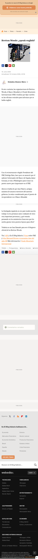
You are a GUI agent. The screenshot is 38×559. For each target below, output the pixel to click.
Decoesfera (5, 524)
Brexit (4, 443)
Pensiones (23, 451)
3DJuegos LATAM (25, 537)
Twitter (6, 65)
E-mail (13, 65)
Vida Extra (23, 485)
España (4, 447)
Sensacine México (25, 540)
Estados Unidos (24, 443)
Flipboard (10, 65)
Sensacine (23, 496)
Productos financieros (26, 440)
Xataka (4, 483)
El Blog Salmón (24, 522)
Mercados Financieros (9, 436)
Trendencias (6, 522)
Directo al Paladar (7, 509)
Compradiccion (6, 527)
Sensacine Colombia (26, 543)
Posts (26, 236)
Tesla (5, 31)
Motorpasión (23, 509)
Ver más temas (8, 457)
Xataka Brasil (6, 540)
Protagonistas (13, 248)
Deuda (4, 451)
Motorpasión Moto (25, 511)
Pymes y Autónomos (26, 524)
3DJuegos (23, 483)
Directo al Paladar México (9, 545)
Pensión (18, 31)
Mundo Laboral (24, 436)
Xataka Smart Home (8, 491)
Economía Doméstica (8, 440)
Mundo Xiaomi (6, 494)
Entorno (22, 432)
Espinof (22, 498)
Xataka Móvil (6, 485)
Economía (5, 432)
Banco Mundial (26, 248)
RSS (18, 416)
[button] (17, 82)
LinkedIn (26, 416)
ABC (6, 236)
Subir (31, 473)
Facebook (3, 65)
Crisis (25, 31)
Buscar (35, 465)
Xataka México (6, 537)
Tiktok (12, 31)
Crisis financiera (25, 447)
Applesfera (5, 488)
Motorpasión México (26, 545)
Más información (30, 557)
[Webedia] (8, 473)
